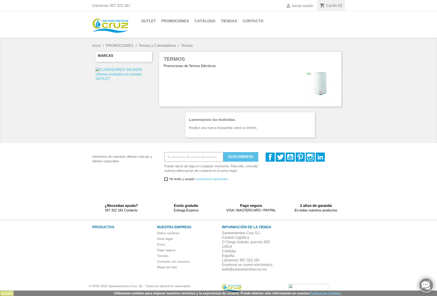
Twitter (280, 157)
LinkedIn (320, 157)
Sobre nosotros (168, 233)
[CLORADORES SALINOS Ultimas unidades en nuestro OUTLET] (124, 74)
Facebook (270, 157)
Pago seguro (166, 250)
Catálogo (205, 21)
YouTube (290, 157)
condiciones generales (212, 179)
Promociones (175, 21)
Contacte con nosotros (173, 261)
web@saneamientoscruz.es (244, 269)
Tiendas (229, 21)
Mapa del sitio (167, 267)
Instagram (310, 157)
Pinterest (300, 157)
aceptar (7, 293)
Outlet (148, 21)
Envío (161, 244)
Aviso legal (165, 239)
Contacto (253, 21)
